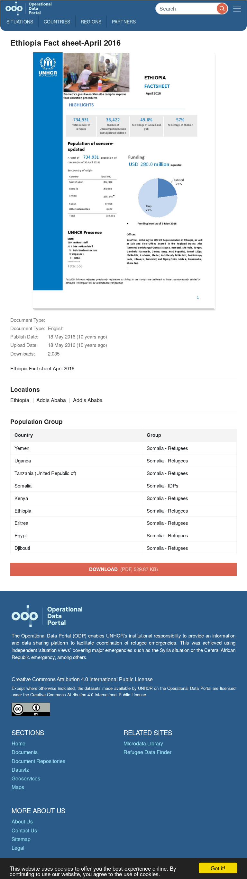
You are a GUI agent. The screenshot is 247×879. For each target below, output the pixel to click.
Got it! (218, 868)
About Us (22, 821)
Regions (91, 21)
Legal (18, 847)
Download (123, 569)
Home (18, 743)
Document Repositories (38, 761)
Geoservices (26, 778)
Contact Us (24, 830)
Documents (25, 752)
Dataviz (20, 769)
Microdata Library (143, 743)
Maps (18, 787)
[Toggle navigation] (237, 8)
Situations (19, 21)
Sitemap (21, 839)
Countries (57, 21)
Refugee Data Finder (147, 752)
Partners (124, 21)
